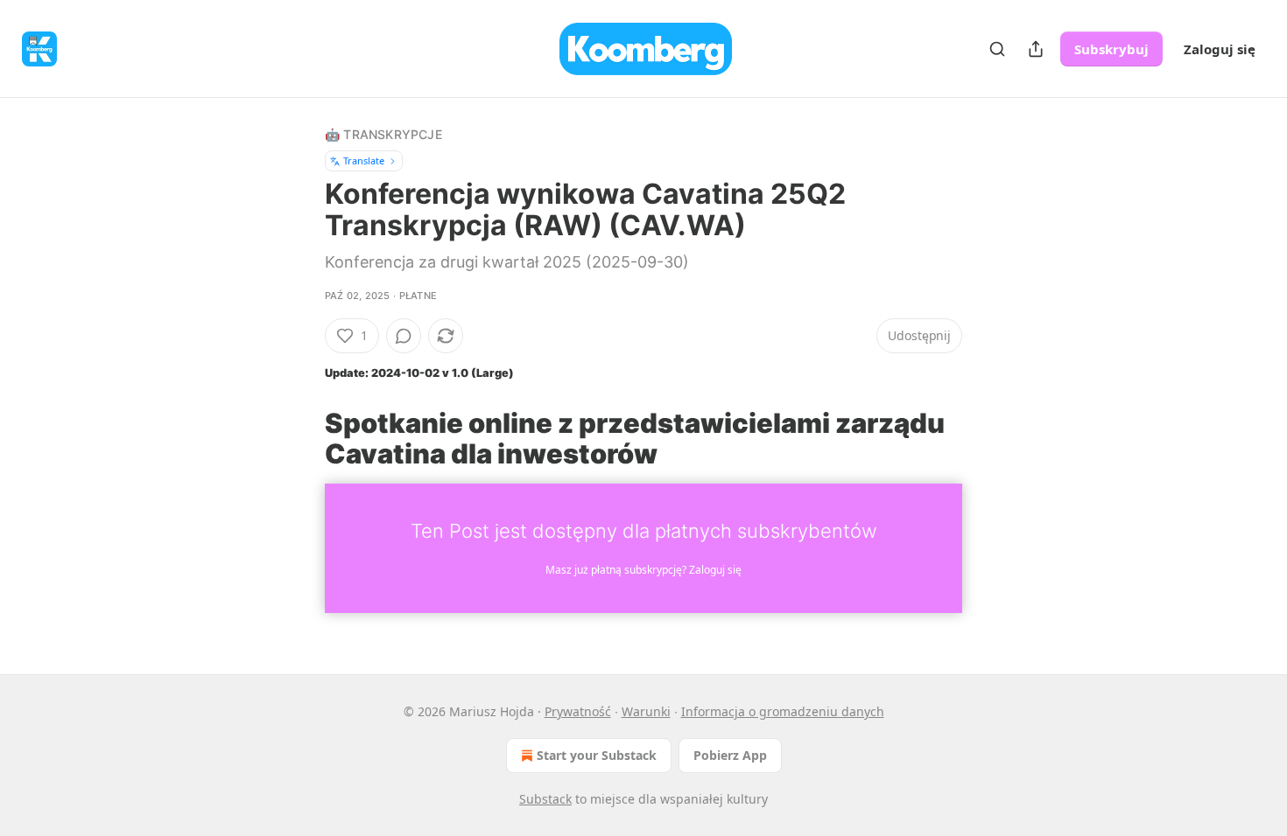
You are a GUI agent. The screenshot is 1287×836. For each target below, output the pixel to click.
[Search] (997, 48)
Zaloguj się (1219, 49)
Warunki (646, 711)
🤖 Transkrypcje (383, 134)
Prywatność (578, 711)
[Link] (300, 438)
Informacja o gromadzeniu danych (782, 711)
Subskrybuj (1111, 49)
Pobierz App (730, 755)
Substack (545, 799)
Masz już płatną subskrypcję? (643, 569)
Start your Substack (597, 755)
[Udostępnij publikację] (1035, 48)
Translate (363, 160)
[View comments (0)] (403, 335)
